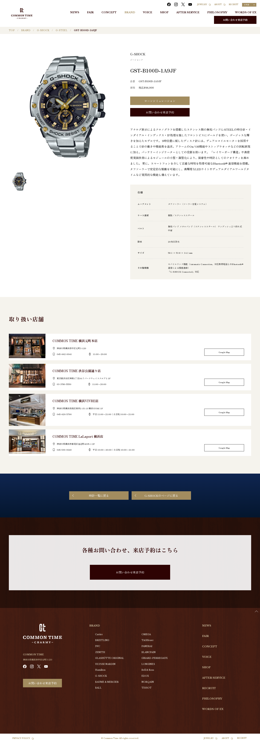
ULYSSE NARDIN (105, 664)
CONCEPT (109, 12)
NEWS (74, 12)
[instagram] (176, 4)
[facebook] (169, 4)
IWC (97, 646)
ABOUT (218, 4)
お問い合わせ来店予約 (235, 20)
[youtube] (190, 4)
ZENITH (100, 652)
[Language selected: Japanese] (251, 739)
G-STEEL (61, 30)
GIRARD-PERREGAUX (154, 658)
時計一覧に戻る (99, 495)
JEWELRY (202, 4)
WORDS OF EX (245, 12)
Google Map (224, 352)
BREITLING (102, 640)
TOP (12, 30)
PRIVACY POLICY (21, 738)
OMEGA (146, 634)
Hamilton (100, 670)
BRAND (130, 12)
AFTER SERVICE (188, 12)
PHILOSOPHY (217, 12)
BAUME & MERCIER (107, 682)
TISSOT (146, 687)
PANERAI (146, 646)
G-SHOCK (43, 30)
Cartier (99, 634)
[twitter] (183, 4)
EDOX (145, 676)
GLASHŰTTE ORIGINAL (109, 658)
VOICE (147, 12)
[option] (251, 740)
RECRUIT (233, 4)
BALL (98, 687)
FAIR (90, 12)
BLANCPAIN (148, 652)
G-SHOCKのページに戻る (161, 495)
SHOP (164, 12)
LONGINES (148, 664)
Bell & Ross (147, 670)
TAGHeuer (147, 640)
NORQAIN (147, 682)
